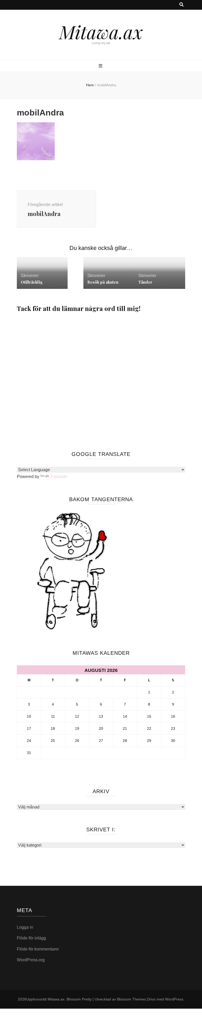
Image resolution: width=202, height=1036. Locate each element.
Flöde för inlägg (31, 938)
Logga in (25, 927)
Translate (58, 476)
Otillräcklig (31, 282)
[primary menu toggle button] (101, 66)
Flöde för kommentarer (38, 949)
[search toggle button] (181, 4)
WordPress (174, 999)
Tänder (145, 282)
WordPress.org (31, 960)
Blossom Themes (131, 999)
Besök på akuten (102, 282)
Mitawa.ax (101, 31)
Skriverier (30, 275)
